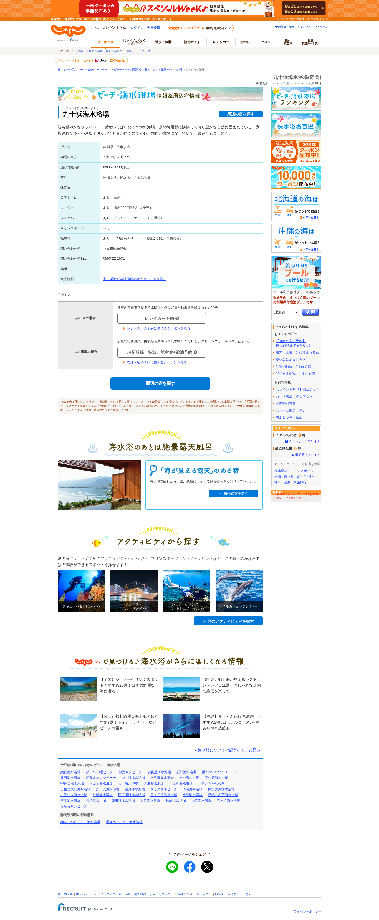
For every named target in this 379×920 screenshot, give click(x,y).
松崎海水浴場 (176, 801)
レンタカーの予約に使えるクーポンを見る (156, 328)
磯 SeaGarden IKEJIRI (219, 772)
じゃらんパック (134, 41)
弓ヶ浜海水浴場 (228, 801)
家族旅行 (300, 482)
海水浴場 (281, 471)
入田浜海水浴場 (162, 778)
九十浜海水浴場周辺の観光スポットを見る (134, 279)
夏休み (289, 476)
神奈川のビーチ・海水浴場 (80, 822)
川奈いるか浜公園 (211, 783)
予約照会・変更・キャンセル (293, 26)
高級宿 (118, 51)
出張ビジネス (85, 51)
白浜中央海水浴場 (73, 795)
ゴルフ (266, 42)
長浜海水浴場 (96, 801)
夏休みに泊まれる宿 (291, 360)
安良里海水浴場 (159, 772)
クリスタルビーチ (163, 789)
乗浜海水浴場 (150, 801)
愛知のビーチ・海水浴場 (124, 822)
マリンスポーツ (302, 471)
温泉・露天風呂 (135, 894)
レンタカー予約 (159, 318)
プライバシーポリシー (306, 911)
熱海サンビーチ (130, 772)
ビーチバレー (307, 476)
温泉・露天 (104, 51)
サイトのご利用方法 (289, 19)
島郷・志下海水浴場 (223, 795)
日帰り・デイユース (137, 51)
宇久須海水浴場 (216, 778)
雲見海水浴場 (135, 789)
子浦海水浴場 (193, 789)
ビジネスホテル (111, 894)
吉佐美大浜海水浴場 (75, 789)
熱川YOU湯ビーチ (99, 772)
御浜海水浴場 (201, 801)
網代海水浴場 (70, 772)
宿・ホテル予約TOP (70, 69)
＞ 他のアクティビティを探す (228, 621)
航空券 (244, 42)
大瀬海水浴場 (154, 783)
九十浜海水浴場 (107, 789)
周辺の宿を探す (240, 114)
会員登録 (153, 28)
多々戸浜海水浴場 (163, 795)
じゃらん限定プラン (291, 411)
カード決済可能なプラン (294, 396)
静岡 (179, 69)
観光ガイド (234, 894)
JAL (181, 894)
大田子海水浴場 (101, 783)
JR (176, 894)
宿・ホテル (65, 894)
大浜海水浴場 (128, 783)
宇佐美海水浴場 (72, 783)
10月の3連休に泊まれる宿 (295, 374)
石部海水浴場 (186, 772)
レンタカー (221, 42)
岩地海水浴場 (189, 778)
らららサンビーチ (73, 806)
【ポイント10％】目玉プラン (298, 389)
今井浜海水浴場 (133, 778)
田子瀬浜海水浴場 (131, 795)
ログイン (137, 28)
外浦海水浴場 (103, 795)
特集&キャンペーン (98, 69)
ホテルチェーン (86, 894)
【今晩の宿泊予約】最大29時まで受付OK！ (293, 343)
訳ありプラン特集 (289, 418)
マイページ (321, 26)
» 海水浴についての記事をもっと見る (227, 750)
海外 (288, 42)
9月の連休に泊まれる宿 (293, 367)
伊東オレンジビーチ (101, 778)
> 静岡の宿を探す (233, 494)
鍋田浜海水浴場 (123, 801)
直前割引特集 (286, 403)
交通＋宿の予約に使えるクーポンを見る (155, 362)
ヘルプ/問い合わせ (316, 19)
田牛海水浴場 (70, 801)
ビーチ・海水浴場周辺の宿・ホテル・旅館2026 (143, 69)
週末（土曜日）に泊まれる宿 (297, 352)
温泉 (287, 482)
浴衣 (277, 482)
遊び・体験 (163, 42)
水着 (277, 476)
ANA (188, 894)
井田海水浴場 (70, 778)
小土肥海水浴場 (181, 783)
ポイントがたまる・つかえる (75, 60)
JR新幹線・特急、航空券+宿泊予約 (159, 352)
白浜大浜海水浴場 (221, 789)
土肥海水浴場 (193, 795)
